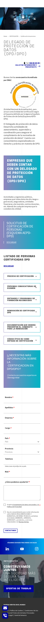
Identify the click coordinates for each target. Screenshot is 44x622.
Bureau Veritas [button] (24, 522)
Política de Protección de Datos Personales (19, 613)
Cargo (7, 428)
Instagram (36, 549)
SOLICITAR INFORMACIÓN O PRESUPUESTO (26, 66)
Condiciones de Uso (31, 611)
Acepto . (23, 506)
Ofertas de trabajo (18, 589)
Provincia (9, 449)
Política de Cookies (16, 611)
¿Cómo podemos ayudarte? (17, 482)
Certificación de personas (28, 36)
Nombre (8, 397)
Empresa (9, 418)
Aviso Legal (9, 615)
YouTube (22, 549)
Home (5, 36)
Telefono (9, 459)
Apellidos (9, 407)
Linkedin (7, 549)
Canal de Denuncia (20, 615)
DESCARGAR (11, 242)
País (6, 438)
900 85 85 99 (34, 63)
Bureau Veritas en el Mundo (14, 605)
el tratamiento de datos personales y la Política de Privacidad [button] (23, 506)
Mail (7, 472)
